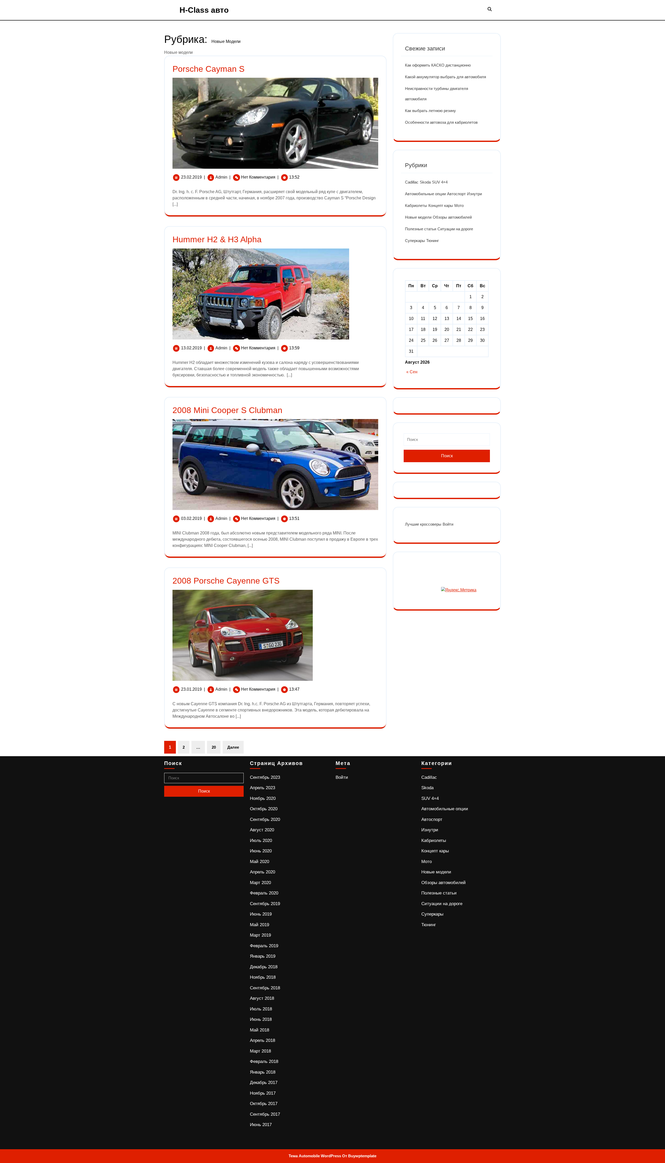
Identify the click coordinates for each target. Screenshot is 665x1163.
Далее (233, 747)
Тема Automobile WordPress (315, 1156)
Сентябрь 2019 (265, 903)
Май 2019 (259, 924)
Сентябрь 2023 (265, 777)
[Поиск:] (447, 441)
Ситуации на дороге (455, 229)
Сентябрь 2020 (265, 819)
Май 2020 (259, 861)
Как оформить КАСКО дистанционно (438, 65)
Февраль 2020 (264, 893)
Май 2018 (259, 1030)
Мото (459, 205)
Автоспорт (456, 194)
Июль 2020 (261, 840)
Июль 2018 (261, 1009)
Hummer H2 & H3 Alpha (217, 239)
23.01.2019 (191, 689)
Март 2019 (260, 935)
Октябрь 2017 (263, 1103)
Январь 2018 (262, 1072)
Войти (448, 524)
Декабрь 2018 (263, 966)
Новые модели (418, 217)
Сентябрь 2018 (265, 987)
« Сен (411, 372)
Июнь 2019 (261, 914)
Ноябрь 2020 (263, 798)
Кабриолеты (416, 205)
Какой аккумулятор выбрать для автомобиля (445, 77)
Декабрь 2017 (263, 1082)
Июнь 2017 (261, 1124)
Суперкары (415, 240)
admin (221, 177)
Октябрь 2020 (263, 808)
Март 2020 (260, 882)
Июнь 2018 (261, 1019)
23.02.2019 (191, 177)
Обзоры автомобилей (452, 217)
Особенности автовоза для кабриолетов (441, 122)
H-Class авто (204, 10)
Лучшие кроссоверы (423, 524)
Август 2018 (262, 998)
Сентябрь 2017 (265, 1114)
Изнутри (474, 194)
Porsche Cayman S (208, 69)
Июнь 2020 (261, 850)
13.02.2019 (191, 348)
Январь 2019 (262, 956)
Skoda (425, 182)
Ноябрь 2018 (263, 977)
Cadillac (411, 182)
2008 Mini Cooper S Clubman (227, 410)
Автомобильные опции (425, 194)
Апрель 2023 (262, 787)
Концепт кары (440, 205)
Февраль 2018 (264, 1061)
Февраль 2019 (264, 945)
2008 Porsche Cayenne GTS (226, 580)
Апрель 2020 (262, 872)
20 (214, 747)
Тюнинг (432, 240)
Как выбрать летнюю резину (430, 110)
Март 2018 (260, 1051)
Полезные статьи (420, 229)
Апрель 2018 (262, 1040)
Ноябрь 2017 (263, 1093)
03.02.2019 (191, 518)
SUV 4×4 (440, 182)
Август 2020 (262, 829)
